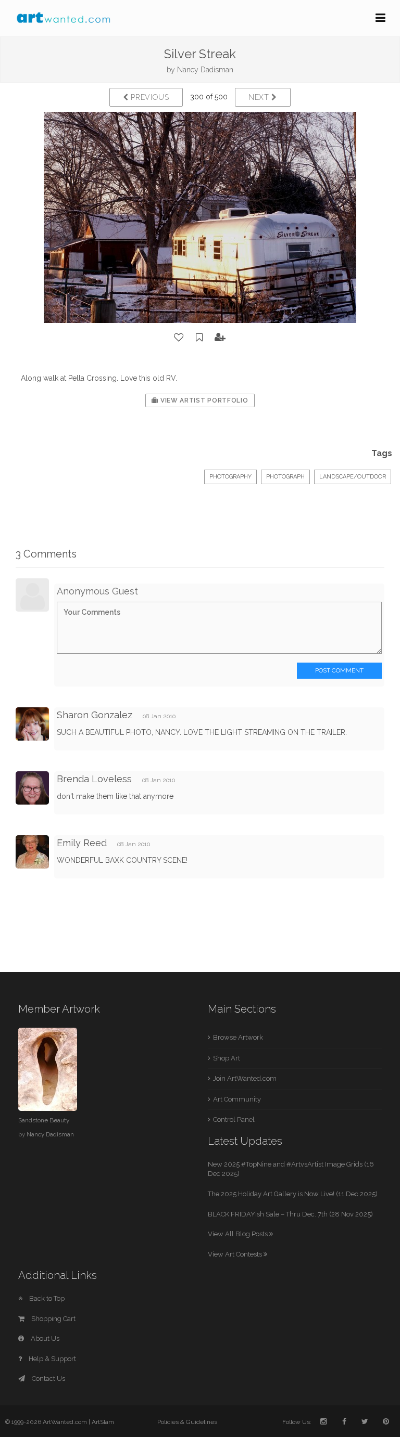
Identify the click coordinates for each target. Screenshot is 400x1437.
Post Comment (339, 670)
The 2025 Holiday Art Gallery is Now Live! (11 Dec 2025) (293, 1194)
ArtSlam (103, 1422)
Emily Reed (82, 842)
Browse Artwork (238, 1037)
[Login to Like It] (179, 337)
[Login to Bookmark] (199, 337)
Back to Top (46, 1298)
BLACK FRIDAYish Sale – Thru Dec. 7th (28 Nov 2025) (290, 1214)
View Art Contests (236, 1254)
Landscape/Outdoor (352, 476)
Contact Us (47, 1378)
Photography (230, 476)
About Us (44, 1338)
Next (260, 97)
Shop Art (226, 1058)
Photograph (285, 476)
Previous (149, 97)
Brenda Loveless (94, 778)
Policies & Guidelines (187, 1422)
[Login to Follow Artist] (220, 337)
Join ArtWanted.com (245, 1078)
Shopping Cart (53, 1319)
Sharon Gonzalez (94, 714)
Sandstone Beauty (43, 1120)
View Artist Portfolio (203, 400)
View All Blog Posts (238, 1234)
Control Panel (234, 1119)
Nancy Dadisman (205, 70)
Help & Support (51, 1359)
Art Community (237, 1099)
